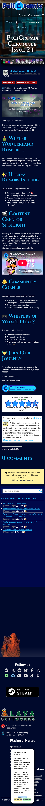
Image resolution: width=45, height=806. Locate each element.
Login (23, 15)
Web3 (10, 22)
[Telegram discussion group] (13, 675)
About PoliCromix (35, 775)
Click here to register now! (23, 480)
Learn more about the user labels (19, 440)
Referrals (23, 27)
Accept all (27, 800)
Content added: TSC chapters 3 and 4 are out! (21, 508)
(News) (32, 71)
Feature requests (35, 795)
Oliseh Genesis (19, 71)
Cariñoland (16, 747)
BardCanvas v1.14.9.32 (15, 735)
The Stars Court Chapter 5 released (17, 529)
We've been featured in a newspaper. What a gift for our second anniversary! (22, 515)
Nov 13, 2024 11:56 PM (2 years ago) (26, 74)
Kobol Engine (11, 728)
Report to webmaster (27, 82)
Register (35, 15)
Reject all (18, 800)
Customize (22, 797)
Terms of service (35, 778)
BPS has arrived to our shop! (14, 503)
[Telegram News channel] (6, 675)
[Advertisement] (22, 559)
